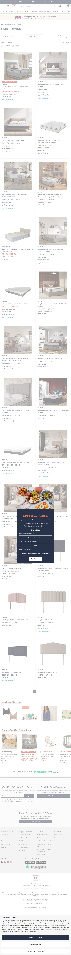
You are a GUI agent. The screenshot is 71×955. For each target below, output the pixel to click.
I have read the (36, 554)
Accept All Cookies (35, 937)
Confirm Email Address (35, 538)
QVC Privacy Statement (41, 554)
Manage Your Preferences (35, 951)
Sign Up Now (35, 559)
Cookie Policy (31, 931)
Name (35, 546)
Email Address (35, 530)
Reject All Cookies (35, 944)
